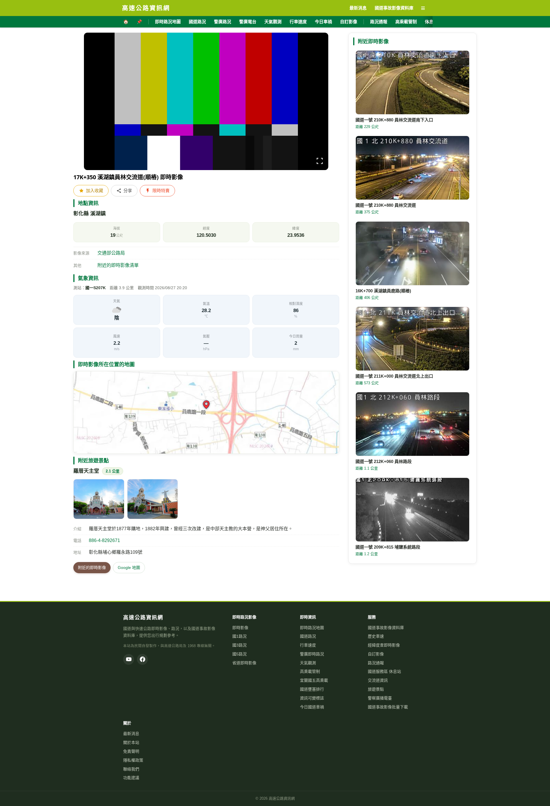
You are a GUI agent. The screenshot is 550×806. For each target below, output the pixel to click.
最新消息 (131, 733)
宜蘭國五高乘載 (314, 680)
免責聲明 (131, 751)
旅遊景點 (376, 689)
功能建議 (131, 777)
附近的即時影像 (92, 567)
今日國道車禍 (312, 707)
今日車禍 (323, 21)
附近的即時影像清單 (118, 265)
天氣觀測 (273, 21)
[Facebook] (142, 659)
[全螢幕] (319, 162)
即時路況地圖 (168, 21)
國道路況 (197, 21)
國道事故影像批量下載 (388, 707)
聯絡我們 (131, 769)
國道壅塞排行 (312, 689)
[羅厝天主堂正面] (98, 499)
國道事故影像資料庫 (386, 627)
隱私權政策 (133, 760)
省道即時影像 (244, 663)
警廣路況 (222, 21)
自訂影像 (348, 21)
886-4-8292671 (104, 540)
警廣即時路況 (312, 654)
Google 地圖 (129, 567)
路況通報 (378, 21)
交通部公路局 (111, 253)
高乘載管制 (406, 21)
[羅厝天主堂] (152, 499)
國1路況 (239, 636)
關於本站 (131, 742)
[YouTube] (128, 659)
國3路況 (239, 645)
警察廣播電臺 (380, 698)
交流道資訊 (378, 680)
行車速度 (298, 21)
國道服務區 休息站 (384, 671)
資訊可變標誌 (312, 698)
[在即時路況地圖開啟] (206, 412)
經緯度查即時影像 (384, 645)
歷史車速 (376, 636)
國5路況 (239, 654)
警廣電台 (247, 21)
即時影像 (240, 627)
